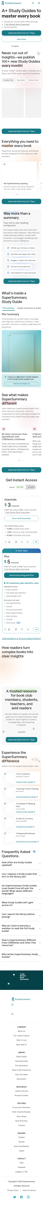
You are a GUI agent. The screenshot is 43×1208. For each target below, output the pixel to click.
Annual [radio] (16, 487)
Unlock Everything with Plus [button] (21, 575)
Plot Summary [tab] (8, 308)
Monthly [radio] (31, 487)
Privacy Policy (12, 1190)
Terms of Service (29, 1190)
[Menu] (39, 3)
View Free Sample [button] (20, 384)
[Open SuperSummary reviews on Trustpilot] (21, 46)
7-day (17, 24)
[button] (33, 3)
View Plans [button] (21, 39)
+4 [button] (36, 542)
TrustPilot (21, 732)
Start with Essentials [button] (21, 518)
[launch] (14, 1197)
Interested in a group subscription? (21, 638)
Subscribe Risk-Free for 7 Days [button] (21, 33)
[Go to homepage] (12, 3)
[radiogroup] (21, 487)
